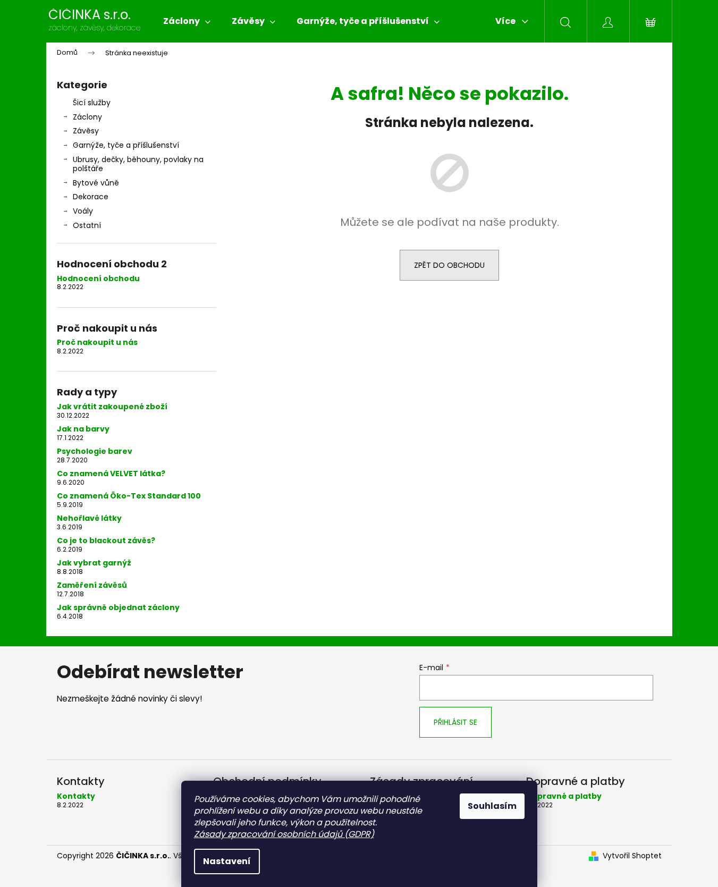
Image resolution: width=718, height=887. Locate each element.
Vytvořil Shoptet (632, 856)
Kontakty (76, 796)
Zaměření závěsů (92, 585)
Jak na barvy (83, 429)
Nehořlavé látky (89, 518)
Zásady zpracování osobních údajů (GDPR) (284, 834)
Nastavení (227, 861)
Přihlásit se (455, 722)
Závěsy (86, 130)
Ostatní (87, 225)
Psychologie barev (94, 451)
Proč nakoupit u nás (97, 343)
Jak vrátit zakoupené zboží (112, 407)
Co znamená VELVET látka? (111, 474)
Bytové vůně (96, 183)
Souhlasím (492, 806)
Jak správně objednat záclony (118, 608)
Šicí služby (92, 102)
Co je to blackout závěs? (106, 541)
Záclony (87, 117)
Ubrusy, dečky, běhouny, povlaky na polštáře (138, 164)
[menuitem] (187, 21)
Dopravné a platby (564, 796)
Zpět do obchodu (449, 265)
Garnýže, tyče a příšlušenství (126, 145)
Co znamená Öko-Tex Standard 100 (129, 496)
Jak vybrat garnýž (94, 563)
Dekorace (90, 196)
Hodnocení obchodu (98, 279)
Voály (83, 211)
